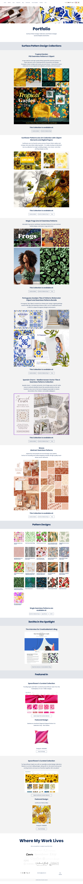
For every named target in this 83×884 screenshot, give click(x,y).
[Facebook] (73, 2)
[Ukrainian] (78, 2)
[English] (76, 2)
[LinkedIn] (72, 2)
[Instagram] (67, 2)
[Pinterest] (70, 2)
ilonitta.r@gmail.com (41, 872)
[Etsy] (65, 2)
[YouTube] (68, 2)
